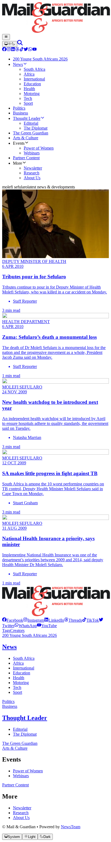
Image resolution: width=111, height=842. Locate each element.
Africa (18, 663)
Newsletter (22, 808)
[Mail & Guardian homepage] (55, 18)
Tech (17, 687)
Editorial (20, 729)
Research (21, 812)
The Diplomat (25, 734)
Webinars (21, 775)
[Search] (20, 44)
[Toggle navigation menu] (6, 37)
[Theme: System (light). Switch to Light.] (9, 44)
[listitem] (12, 620)
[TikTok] (21, 50)
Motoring (21, 682)
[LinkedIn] (13, 50)
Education (21, 673)
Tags (6, 630)
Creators (17, 630)
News (9, 646)
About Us (21, 817)
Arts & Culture (14, 748)
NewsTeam (70, 826)
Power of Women (28, 771)
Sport (17, 692)
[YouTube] (34, 50)
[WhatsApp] (30, 50)
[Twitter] (26, 50)
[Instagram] (8, 50)
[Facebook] (4, 50)
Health (18, 677)
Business (9, 706)
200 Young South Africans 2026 (29, 635)
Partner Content (15, 785)
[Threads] (17, 50)
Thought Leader (24, 717)
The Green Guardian (19, 743)
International (23, 668)
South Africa (23, 658)
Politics (8, 701)
